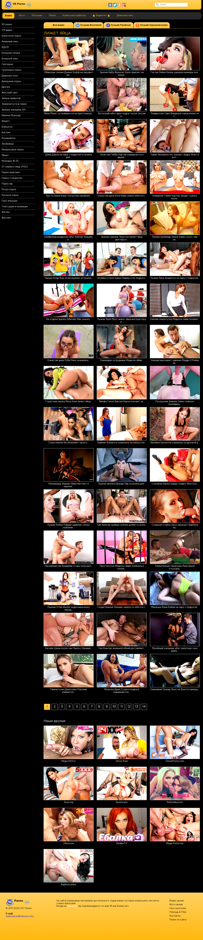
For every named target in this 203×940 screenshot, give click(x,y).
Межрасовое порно (13, 150)
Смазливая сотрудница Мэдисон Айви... (121, 360)
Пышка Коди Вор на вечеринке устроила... (68, 278)
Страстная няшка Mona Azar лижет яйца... (68, 402)
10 (114, 706)
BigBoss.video (68, 885)
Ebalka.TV (121, 843)
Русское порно (10, 195)
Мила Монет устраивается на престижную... (68, 114)
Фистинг (6, 218)
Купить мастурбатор (74, 15)
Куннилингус (9, 138)
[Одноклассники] (119, 5)
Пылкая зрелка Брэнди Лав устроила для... (121, 484)
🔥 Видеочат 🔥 (101, 15)
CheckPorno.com (175, 761)
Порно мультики (11, 172)
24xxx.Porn (122, 761)
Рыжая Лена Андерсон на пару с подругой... (174, 278)
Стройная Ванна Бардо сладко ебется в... (175, 484)
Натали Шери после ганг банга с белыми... (68, 648)
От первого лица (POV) (15, 167)
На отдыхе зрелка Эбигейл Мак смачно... (68, 319)
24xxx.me (68, 843)
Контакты (174, 916)
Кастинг (6, 133)
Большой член (10, 59)
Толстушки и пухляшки (15, 207)
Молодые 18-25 (10, 161)
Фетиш (6, 212)
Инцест (6, 121)
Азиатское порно (11, 36)
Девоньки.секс (125, 15)
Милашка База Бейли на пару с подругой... (174, 607)
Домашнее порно (11, 81)
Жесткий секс (10, 93)
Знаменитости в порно (14, 104)
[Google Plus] (124, 5)
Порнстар (7, 184)
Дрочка (6, 87)
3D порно (7, 24)
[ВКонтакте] (110, 5)
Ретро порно (9, 189)
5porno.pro (122, 802)
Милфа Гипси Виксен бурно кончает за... (121, 402)
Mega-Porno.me (174, 843)
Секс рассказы (177, 908)
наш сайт (72, 906)
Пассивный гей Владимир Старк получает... (69, 566)
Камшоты (7, 127)
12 (129, 706)
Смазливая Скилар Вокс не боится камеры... (174, 689)
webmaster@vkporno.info (20, 916)
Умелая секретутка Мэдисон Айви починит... (175, 319)
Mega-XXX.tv (68, 761)
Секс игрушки (9, 201)
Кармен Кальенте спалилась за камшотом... (121, 443)
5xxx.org (68, 802)
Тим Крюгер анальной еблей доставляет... (121, 648)
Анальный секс (10, 42)
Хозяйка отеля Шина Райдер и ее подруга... (121, 278)
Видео (8, 15)
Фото (22, 15)
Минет (5, 155)
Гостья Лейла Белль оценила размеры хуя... (175, 72)
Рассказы (37, 15)
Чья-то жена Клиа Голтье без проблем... (68, 196)
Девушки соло (10, 76)
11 (121, 706)
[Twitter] (115, 5)
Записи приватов (11, 98)
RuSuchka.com (175, 802)
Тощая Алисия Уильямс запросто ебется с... (121, 607)
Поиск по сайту (178, 920)
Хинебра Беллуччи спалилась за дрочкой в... (175, 443)
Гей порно (7, 64)
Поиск (52, 15)
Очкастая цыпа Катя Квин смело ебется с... (121, 196)
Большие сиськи (11, 53)
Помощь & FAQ (177, 912)
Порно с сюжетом (12, 178)
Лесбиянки (8, 144)
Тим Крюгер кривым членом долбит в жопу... (122, 525)
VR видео (7, 30)
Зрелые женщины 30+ (14, 110)
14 (144, 706)
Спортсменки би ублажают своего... (68, 443)
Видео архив (176, 901)
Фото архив (176, 905)
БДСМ (5, 47)
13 (136, 706)
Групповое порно (11, 70)
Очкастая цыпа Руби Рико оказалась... (68, 360)
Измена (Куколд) (11, 115)
